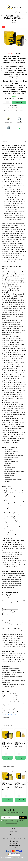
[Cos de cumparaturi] (22, 12)
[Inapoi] (1, 16)
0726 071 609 (15, 843)
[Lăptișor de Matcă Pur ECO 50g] (20, 734)
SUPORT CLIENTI (13, 831)
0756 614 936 (15, 841)
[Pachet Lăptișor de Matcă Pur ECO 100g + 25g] (14, 39)
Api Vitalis (14, 22)
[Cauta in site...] (26, 12)
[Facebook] (12, 847)
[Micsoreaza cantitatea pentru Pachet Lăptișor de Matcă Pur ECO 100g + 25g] (4, 102)
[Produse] (2, 13)
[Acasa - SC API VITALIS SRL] (14, 7)
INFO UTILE (13, 828)
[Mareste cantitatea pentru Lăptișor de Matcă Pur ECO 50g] (21, 754)
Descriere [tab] (4, 141)
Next (25, 40)
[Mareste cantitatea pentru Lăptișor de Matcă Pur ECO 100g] (8, 754)
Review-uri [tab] (5, 717)
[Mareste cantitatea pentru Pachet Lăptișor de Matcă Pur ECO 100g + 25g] (10, 102)
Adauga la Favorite (8, 110)
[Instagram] (15, 847)
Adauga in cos (19, 102)
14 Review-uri (17, 24)
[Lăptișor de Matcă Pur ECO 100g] (7, 734)
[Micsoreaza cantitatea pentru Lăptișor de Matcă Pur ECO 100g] (3, 754)
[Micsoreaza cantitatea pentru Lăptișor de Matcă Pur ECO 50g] (16, 754)
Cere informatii (19, 110)
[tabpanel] (14, 39)
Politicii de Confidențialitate (11, 823)
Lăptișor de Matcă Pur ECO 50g (20, 743)
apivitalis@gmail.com (15, 845)
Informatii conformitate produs (9, 714)
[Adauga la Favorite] (12, 730)
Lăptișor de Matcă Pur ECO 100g (7, 743)
